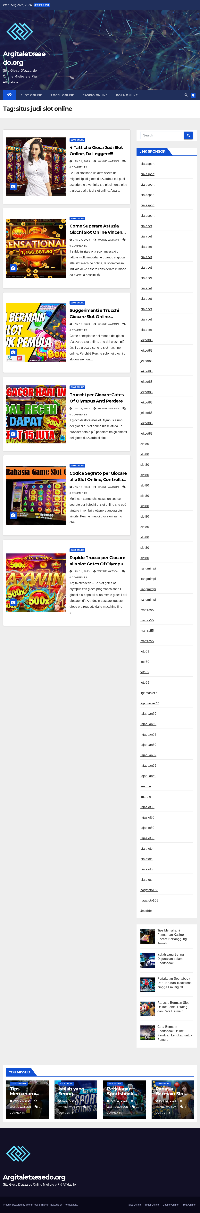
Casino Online (94, 95)
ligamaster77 (149, 693)
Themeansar (70, 1204)
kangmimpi (148, 568)
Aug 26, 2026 (22, 1100)
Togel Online (62, 95)
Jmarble (146, 910)
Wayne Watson (108, 161)
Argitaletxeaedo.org (34, 1177)
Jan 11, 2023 (81, 571)
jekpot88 (146, 340)
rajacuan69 (148, 713)
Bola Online (127, 95)
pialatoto (146, 848)
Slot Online (31, 95)
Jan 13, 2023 (81, 487)
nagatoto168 (149, 890)
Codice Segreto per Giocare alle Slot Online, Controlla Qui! (98, 479)
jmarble (145, 786)
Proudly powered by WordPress (21, 1204)
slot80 (144, 444)
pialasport (147, 163)
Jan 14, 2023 (81, 408)
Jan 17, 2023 (81, 239)
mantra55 (147, 610)
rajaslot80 (147, 807)
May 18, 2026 (167, 1100)
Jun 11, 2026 (119, 1100)
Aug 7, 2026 (70, 1100)
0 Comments (78, 167)
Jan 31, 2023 (81, 161)
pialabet (146, 226)
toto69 (144, 651)
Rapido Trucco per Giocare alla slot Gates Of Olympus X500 (97, 564)
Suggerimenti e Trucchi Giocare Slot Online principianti (94, 317)
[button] (186, 95)
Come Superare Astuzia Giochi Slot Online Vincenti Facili (97, 232)
